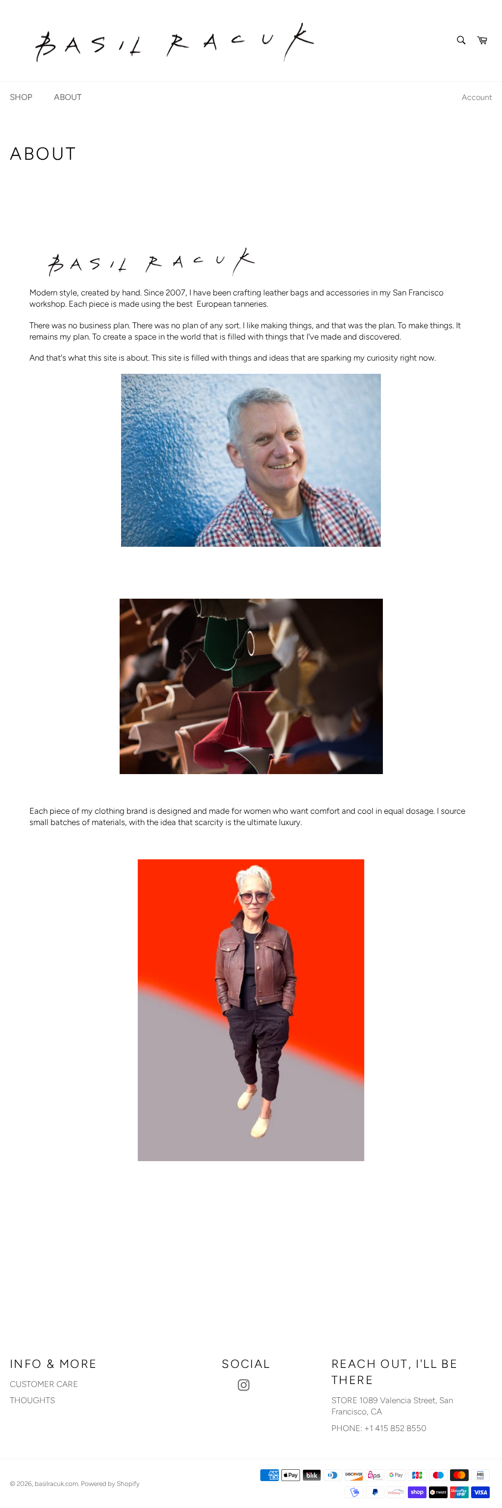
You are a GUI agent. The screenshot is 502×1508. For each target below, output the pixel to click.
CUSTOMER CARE (44, 1384)
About (67, 97)
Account (477, 97)
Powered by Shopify (110, 1483)
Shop (21, 97)
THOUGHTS (32, 1400)
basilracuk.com (56, 1483)
